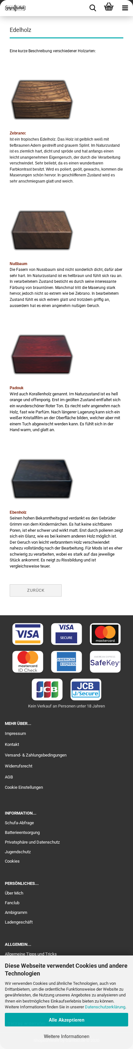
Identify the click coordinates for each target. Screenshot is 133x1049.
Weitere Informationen (66, 1036)
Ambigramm (16, 912)
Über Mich (14, 893)
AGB (9, 777)
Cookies (12, 861)
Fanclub (12, 902)
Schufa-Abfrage (19, 822)
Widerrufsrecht (18, 766)
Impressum (15, 733)
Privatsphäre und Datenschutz (32, 842)
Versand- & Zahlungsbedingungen (35, 755)
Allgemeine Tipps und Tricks (31, 954)
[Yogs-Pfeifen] (13, 8)
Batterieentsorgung (22, 832)
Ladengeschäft (19, 922)
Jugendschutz (18, 851)
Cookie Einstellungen (24, 787)
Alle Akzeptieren (67, 1019)
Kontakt (12, 744)
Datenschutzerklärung (105, 1006)
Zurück (36, 590)
